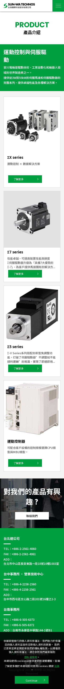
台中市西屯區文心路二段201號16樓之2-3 (30, 599)
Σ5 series (15, 346)
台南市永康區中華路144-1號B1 (32, 630)
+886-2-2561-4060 (24, 549)
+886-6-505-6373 (23, 619)
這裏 (57, 666)
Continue (32, 680)
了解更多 (18, 179)
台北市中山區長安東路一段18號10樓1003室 (31, 563)
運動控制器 (16, 441)
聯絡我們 (32, 516)
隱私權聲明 (30, 657)
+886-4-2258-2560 (24, 584)
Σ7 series (15, 251)
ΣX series (15, 157)
